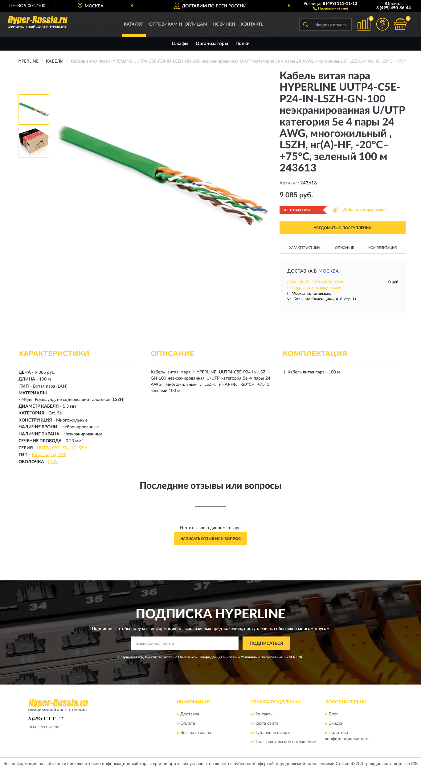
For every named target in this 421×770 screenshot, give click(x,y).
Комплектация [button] (382, 247)
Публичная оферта (273, 733)
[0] (400, 24)
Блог (333, 714)
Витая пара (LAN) (49, 455)
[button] (330, 8)
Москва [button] (328, 271)
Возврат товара (195, 733)
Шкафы (180, 43)
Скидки (336, 723)
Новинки (224, 24)
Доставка (189, 714)
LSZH (53, 462)
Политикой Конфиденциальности (207, 657)
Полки (242, 43)
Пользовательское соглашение (285, 742)
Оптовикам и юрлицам (178, 24)
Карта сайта (266, 723)
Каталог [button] (134, 24)
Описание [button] (344, 247)
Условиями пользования (262, 657)
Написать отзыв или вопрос (210, 539)
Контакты (253, 24)
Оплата (187, 723)
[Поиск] (305, 24)
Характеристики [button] (304, 247)
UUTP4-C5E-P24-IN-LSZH (62, 448)
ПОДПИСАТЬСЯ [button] (266, 643)
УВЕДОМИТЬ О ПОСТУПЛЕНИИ (342, 228)
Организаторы (212, 43)
